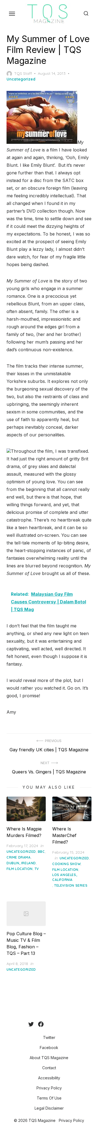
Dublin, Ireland (21, 863)
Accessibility (49, 1078)
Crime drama (19, 857)
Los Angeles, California (64, 877)
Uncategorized (21, 79)
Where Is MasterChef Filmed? (64, 835)
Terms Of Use (49, 1098)
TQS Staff (23, 73)
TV (37, 869)
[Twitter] (31, 1024)
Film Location (20, 869)
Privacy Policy (49, 1088)
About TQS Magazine (49, 1057)
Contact (49, 1067)
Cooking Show (66, 864)
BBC (41, 852)
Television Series (70, 885)
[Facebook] (41, 1024)
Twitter (49, 1037)
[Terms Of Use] (65, 1024)
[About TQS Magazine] (48, 1024)
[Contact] (52, 1024)
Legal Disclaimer (49, 1108)
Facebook (49, 1047)
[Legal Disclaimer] (70, 1024)
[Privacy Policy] (61, 1024)
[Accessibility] (57, 1024)
